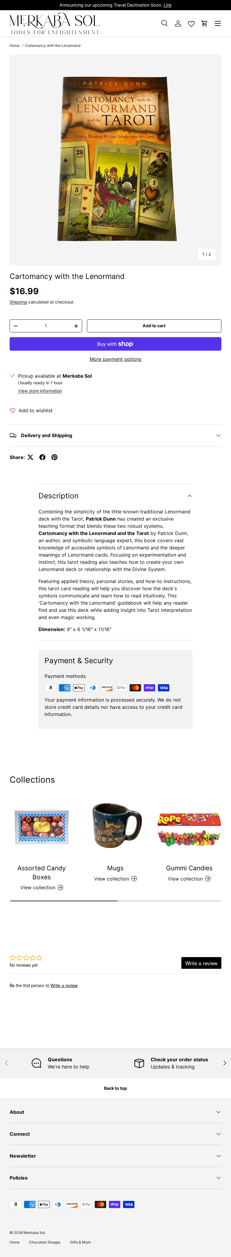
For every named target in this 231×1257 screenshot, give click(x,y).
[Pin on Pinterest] (54, 457)
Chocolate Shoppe (44, 1242)
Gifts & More (80, 1242)
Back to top (115, 1088)
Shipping (18, 301)
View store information (40, 390)
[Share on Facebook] (42, 457)
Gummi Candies (189, 868)
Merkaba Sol (34, 1232)
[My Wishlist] (191, 22)
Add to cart (154, 325)
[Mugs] (115, 827)
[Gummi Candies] (189, 827)
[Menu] (217, 23)
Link (168, 5)
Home (15, 45)
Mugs (115, 868)
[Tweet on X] (30, 457)
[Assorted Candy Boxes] (41, 827)
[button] (204, 23)
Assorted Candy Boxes (41, 872)
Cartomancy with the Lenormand (52, 45)
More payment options (115, 359)
